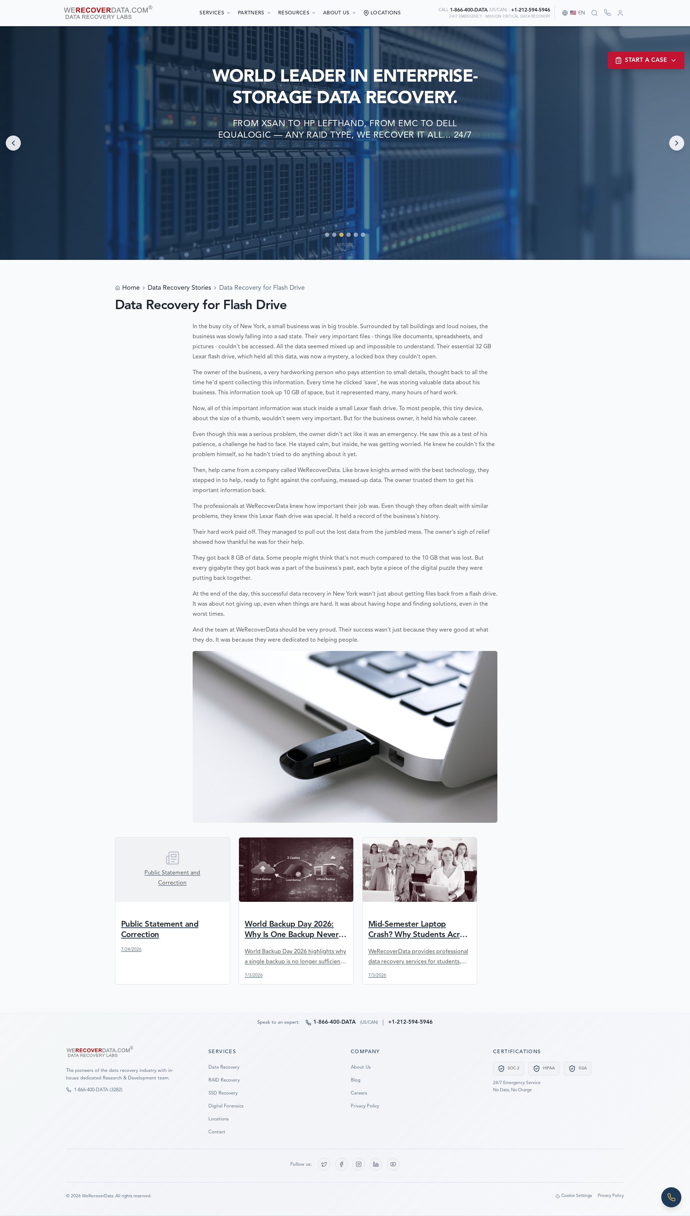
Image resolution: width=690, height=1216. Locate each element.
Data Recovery (223, 1067)
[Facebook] (341, 1164)
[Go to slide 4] (348, 235)
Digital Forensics (226, 1106)
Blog (355, 1080)
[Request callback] (607, 12)
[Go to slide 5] (356, 235)
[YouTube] (393, 1164)
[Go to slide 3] (341, 235)
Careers (359, 1093)
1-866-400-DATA (469, 10)
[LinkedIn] (375, 1164)
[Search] (594, 12)
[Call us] (671, 1197)
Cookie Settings (576, 1196)
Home (131, 288)
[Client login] (620, 12)
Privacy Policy (365, 1106)
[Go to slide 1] (327, 235)
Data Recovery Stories (179, 288)
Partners (251, 12)
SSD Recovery (223, 1093)
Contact (216, 1132)
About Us (336, 12)
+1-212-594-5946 (530, 10)
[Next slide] (676, 143)
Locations (218, 1119)
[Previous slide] (13, 143)
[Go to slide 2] (334, 235)
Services (211, 12)
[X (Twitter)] (324, 1164)
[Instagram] (358, 1164)
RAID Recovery (224, 1080)
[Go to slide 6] (363, 235)
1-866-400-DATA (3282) (98, 1090)
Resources (293, 12)
